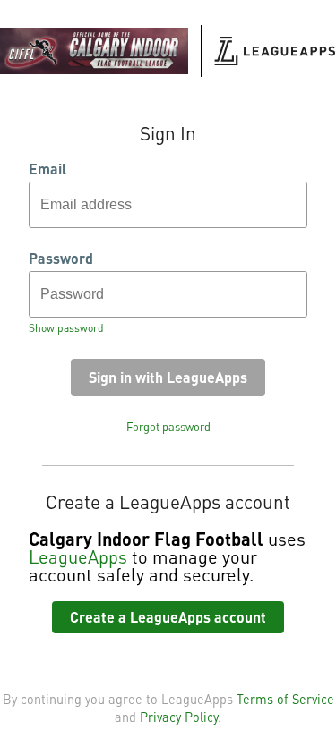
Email (47, 169)
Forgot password (168, 427)
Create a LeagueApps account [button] (168, 616)
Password (61, 258)
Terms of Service (285, 699)
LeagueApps (78, 556)
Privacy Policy (179, 716)
